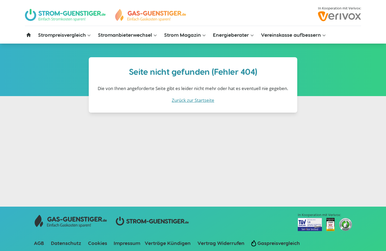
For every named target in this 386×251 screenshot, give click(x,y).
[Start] (150, 15)
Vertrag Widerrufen (220, 243)
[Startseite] (28, 35)
